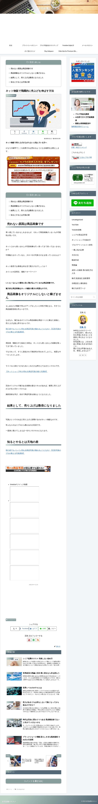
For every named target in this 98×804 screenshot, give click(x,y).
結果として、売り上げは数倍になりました (27, 78)
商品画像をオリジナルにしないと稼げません (28, 73)
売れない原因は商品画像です (22, 69)
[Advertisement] (49, 28)
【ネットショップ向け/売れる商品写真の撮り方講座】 (27, 371)
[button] (52, 132)
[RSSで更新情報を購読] (38, 640)
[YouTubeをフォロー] (29, 640)
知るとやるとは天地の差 (20, 82)
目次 (32, 62)
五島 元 (83, 327)
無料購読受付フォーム (80, 127)
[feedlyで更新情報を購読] (33, 640)
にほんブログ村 (86, 157)
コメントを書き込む (33, 781)
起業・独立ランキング (79, 147)
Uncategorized (12, 619)
